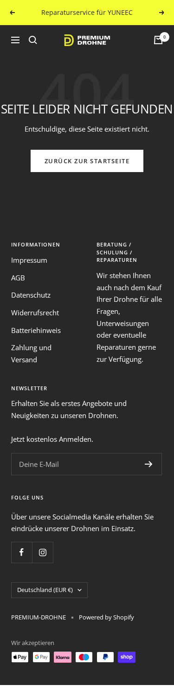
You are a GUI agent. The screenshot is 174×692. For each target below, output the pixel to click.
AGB (18, 277)
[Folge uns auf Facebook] (21, 552)
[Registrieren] (149, 464)
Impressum (29, 260)
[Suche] (33, 40)
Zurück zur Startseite (87, 161)
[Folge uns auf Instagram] (42, 552)
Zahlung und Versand (31, 353)
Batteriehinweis (36, 330)
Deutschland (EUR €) (45, 590)
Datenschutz (31, 294)
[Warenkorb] (158, 40)
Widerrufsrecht (35, 312)
